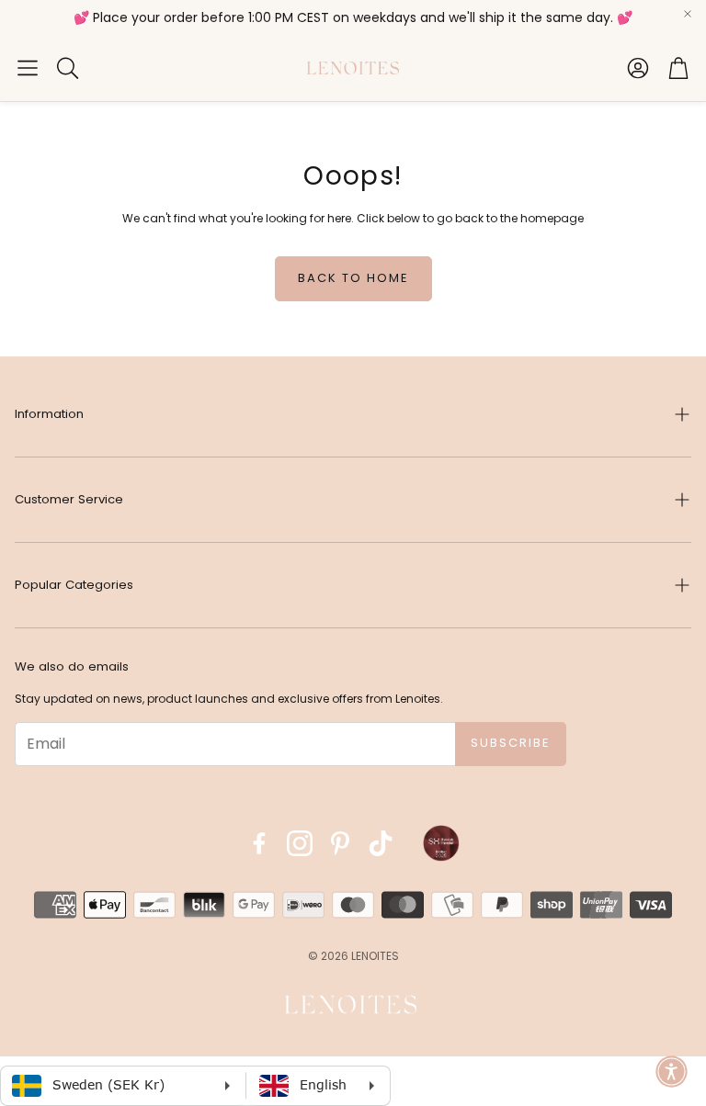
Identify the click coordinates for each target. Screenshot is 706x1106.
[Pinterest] (340, 843)
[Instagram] (300, 843)
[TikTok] (380, 843)
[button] (27, 68)
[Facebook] (259, 843)
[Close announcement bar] (687, 14)
